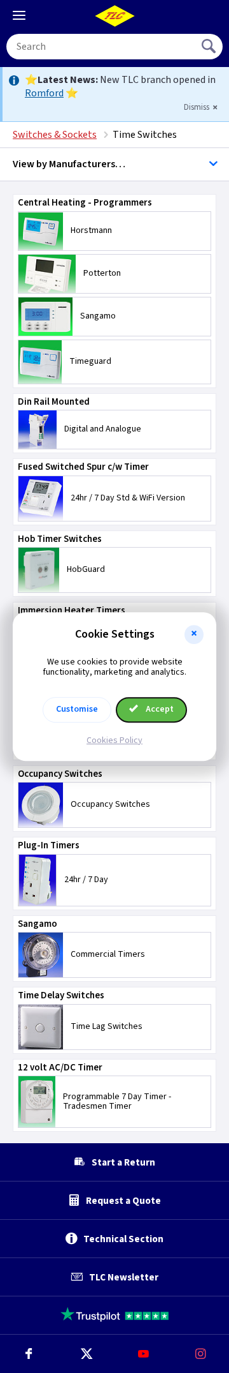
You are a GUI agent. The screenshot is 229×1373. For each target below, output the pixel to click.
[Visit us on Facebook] (28, 1354)
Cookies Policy (114, 740)
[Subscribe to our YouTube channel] (143, 1354)
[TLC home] (114, 16)
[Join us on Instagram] (200, 1354)
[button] (194, 634)
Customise (77, 709)
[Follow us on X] (85, 1354)
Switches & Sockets (55, 135)
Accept (159, 709)
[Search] (210, 46)
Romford (44, 93)
